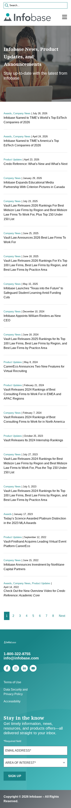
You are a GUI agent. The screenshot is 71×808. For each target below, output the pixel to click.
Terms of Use (12, 682)
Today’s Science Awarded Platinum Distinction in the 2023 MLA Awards (35, 521)
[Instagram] (15, 668)
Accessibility (12, 701)
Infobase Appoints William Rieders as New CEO (32, 318)
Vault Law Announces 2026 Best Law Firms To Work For (35, 240)
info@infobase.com (21, 658)
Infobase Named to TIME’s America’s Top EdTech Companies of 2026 (31, 143)
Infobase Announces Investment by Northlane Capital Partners (34, 567)
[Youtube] (33, 668)
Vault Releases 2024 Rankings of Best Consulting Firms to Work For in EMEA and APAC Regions (32, 394)
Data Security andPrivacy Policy (16, 692)
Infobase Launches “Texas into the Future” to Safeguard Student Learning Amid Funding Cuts (33, 293)
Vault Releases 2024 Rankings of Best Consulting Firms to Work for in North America (34, 419)
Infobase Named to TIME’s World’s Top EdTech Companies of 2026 (35, 120)
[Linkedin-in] (24, 668)
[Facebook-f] (7, 668)
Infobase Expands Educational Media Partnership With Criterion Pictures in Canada (34, 185)
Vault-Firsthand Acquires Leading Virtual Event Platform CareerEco (35, 544)
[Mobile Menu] (64, 17)
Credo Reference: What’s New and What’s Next (35, 163)
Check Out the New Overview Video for (34, 593)
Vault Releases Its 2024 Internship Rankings (33, 440)
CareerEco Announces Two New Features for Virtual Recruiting (34, 369)
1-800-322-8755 (17, 654)
